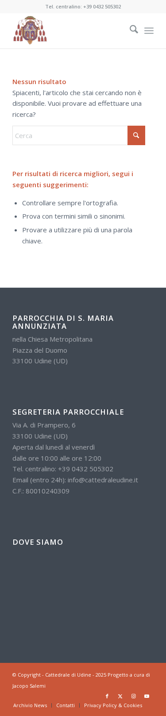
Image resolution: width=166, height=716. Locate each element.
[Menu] (149, 30)
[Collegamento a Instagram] (133, 696)
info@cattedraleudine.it (103, 479)
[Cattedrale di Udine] (68, 30)
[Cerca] (129, 30)
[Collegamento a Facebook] (107, 696)
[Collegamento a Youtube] (147, 696)
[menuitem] (129, 30)
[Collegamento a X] (120, 696)
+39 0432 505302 (102, 6)
